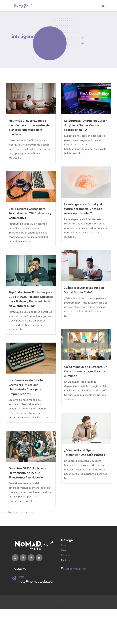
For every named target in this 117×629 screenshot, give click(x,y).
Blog (63, 550)
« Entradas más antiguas (20, 512)
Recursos (65, 555)
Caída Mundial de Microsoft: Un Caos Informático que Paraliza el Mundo (85, 371)
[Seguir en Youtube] (39, 557)
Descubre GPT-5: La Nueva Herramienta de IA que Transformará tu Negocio (27, 472)
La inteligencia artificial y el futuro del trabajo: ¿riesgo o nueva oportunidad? (83, 208)
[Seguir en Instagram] (23, 557)
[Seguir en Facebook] (31, 557)
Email (21, 576)
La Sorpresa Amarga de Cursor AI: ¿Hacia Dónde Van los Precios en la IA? (85, 125)
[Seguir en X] (15, 557)
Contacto (65, 560)
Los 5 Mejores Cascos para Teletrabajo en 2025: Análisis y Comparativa (30, 213)
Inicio (63, 545)
